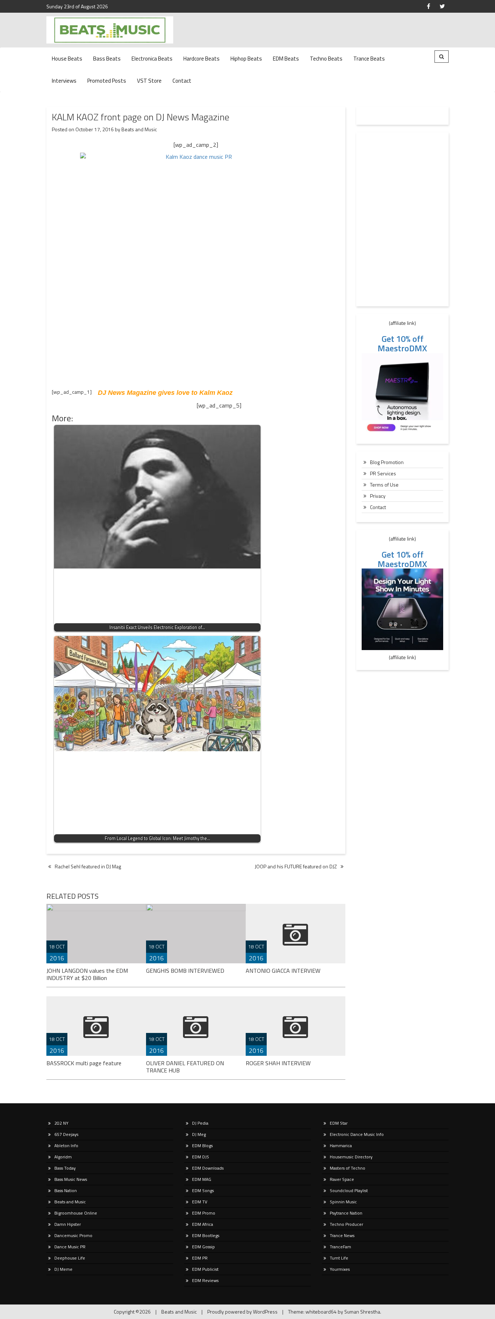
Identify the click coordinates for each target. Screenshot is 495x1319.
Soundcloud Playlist (349, 1190)
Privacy (378, 496)
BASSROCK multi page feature (83, 1063)
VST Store (149, 81)
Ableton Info (66, 1145)
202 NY (61, 1123)
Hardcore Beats (201, 58)
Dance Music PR (70, 1246)
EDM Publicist (205, 1269)
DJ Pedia (200, 1123)
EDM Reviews (205, 1280)
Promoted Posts (106, 81)
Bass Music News (70, 1179)
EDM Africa (202, 1224)
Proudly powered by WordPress (242, 1311)
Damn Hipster (67, 1224)
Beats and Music (139, 129)
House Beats (67, 58)
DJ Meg (199, 1134)
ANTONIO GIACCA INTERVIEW (283, 970)
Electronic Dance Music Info (357, 1134)
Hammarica (341, 1145)
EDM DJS (200, 1156)
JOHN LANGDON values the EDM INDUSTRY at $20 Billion (87, 974)
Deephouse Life (69, 1257)
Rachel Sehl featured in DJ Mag (88, 866)
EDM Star (339, 1123)
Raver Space (342, 1179)
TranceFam (340, 1246)
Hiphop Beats (246, 58)
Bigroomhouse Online (75, 1213)
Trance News (342, 1235)
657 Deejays (66, 1134)
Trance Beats (369, 58)
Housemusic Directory (351, 1156)
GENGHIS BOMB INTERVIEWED (185, 970)
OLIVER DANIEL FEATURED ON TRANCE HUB (185, 1067)
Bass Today (65, 1168)
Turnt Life (339, 1257)
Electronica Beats (152, 58)
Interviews (64, 81)
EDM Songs (203, 1190)
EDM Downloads (208, 1168)
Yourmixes (340, 1269)
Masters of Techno (347, 1168)
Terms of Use (384, 484)
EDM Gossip (203, 1246)
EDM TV (199, 1201)
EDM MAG (201, 1179)
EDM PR (200, 1257)
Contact (181, 81)
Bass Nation (65, 1190)
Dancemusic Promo (73, 1235)
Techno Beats (326, 58)
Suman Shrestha (362, 1311)
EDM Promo (203, 1213)
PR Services (383, 473)
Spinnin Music (343, 1201)
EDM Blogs (202, 1145)
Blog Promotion (387, 462)
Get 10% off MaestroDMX (402, 343)
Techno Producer (346, 1224)
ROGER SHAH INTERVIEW (278, 1063)
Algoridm (63, 1156)
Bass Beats (107, 58)
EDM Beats (286, 58)
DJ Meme (63, 1269)
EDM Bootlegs (205, 1235)
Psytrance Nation (346, 1213)
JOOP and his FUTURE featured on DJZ (296, 866)
